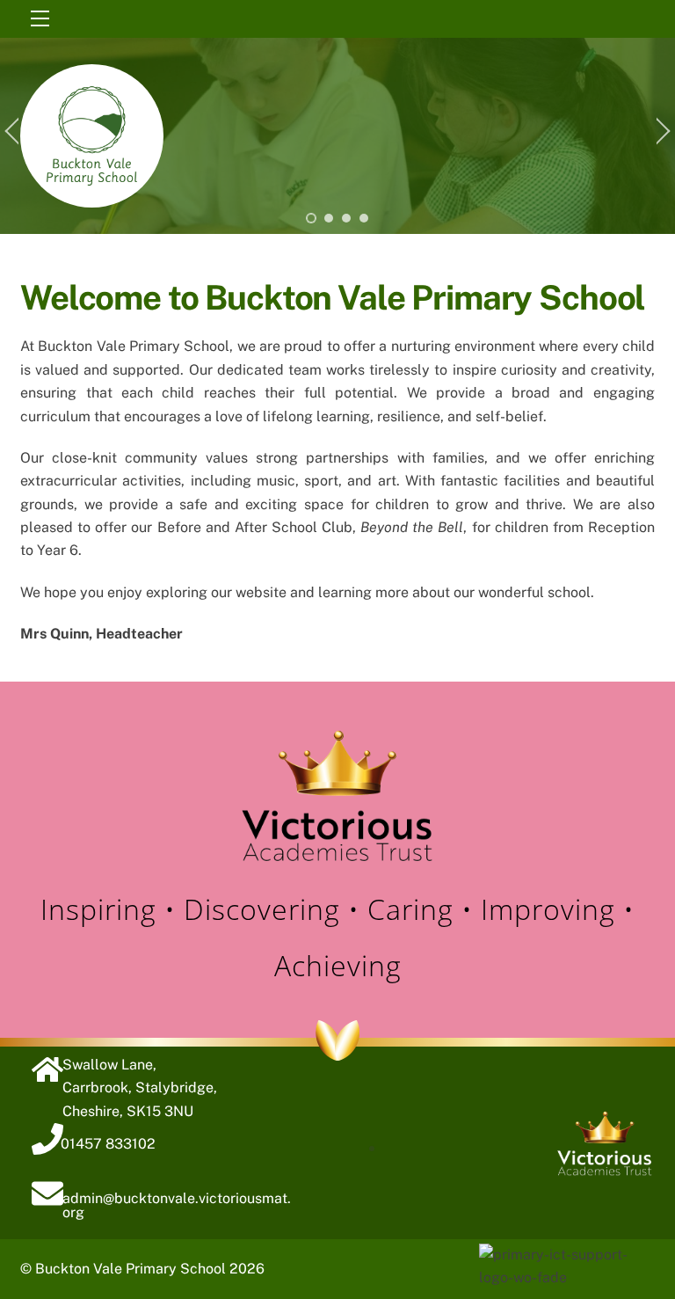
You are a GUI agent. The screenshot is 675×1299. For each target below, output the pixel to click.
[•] (311, 218)
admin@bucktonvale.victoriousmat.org (176, 1205)
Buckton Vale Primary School (130, 1268)
